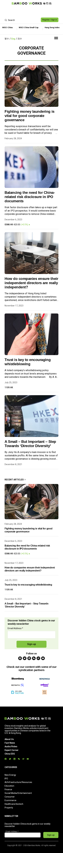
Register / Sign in (49, 20)
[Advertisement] (31, 11)
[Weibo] (38, 658)
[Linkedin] (29, 658)
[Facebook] (20, 658)
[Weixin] (34, 658)
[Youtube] (43, 658)
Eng (13, 39)
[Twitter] (24, 658)
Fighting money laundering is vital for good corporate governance (29, 115)
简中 (20, 39)
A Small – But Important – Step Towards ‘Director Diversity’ (30, 444)
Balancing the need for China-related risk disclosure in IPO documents (30, 196)
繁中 (7, 39)
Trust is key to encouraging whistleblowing (28, 362)
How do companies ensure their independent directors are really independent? (31, 283)
